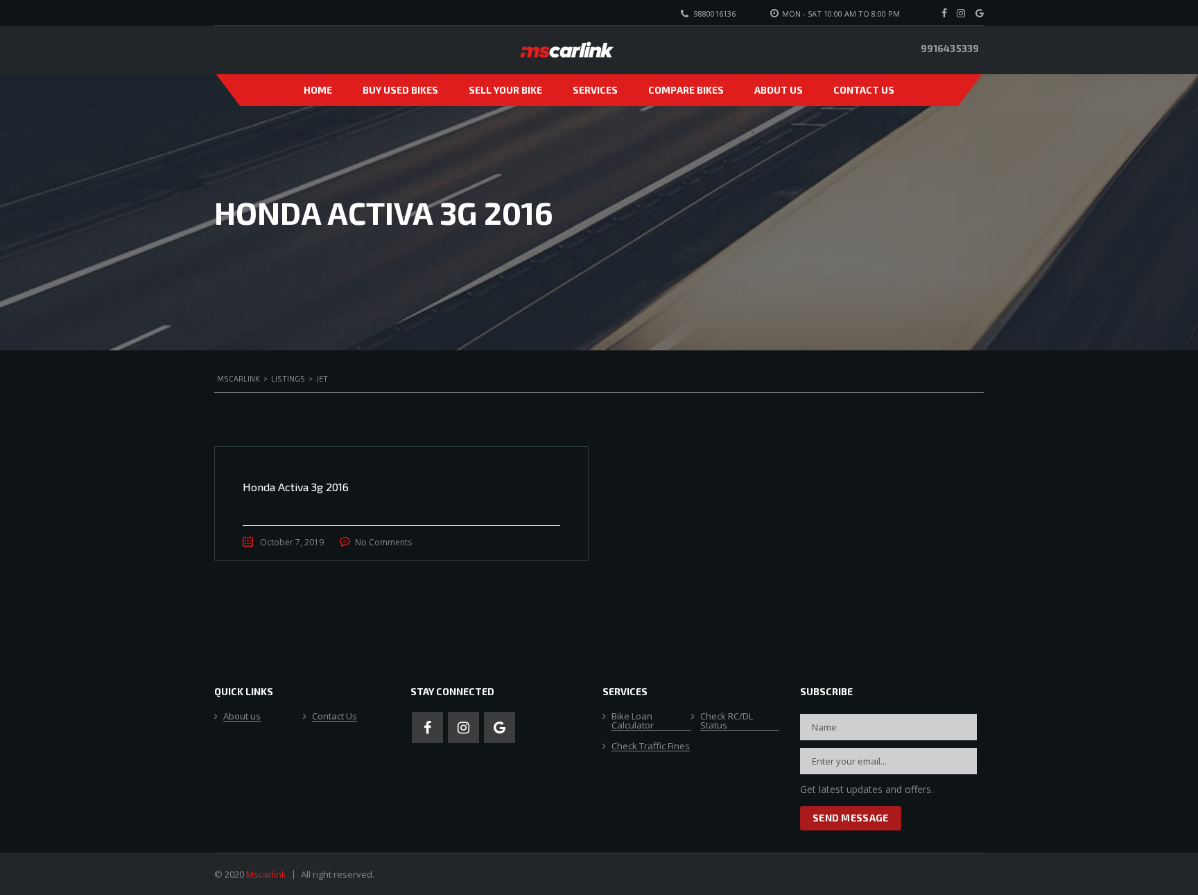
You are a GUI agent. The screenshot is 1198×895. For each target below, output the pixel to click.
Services (595, 90)
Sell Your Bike (505, 90)
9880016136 (715, 13)
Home (318, 90)
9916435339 (950, 48)
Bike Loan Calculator (632, 721)
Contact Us (863, 90)
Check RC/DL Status (726, 721)
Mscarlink (266, 874)
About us (778, 90)
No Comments (383, 542)
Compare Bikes (686, 90)
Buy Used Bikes (400, 90)
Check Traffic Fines (650, 746)
